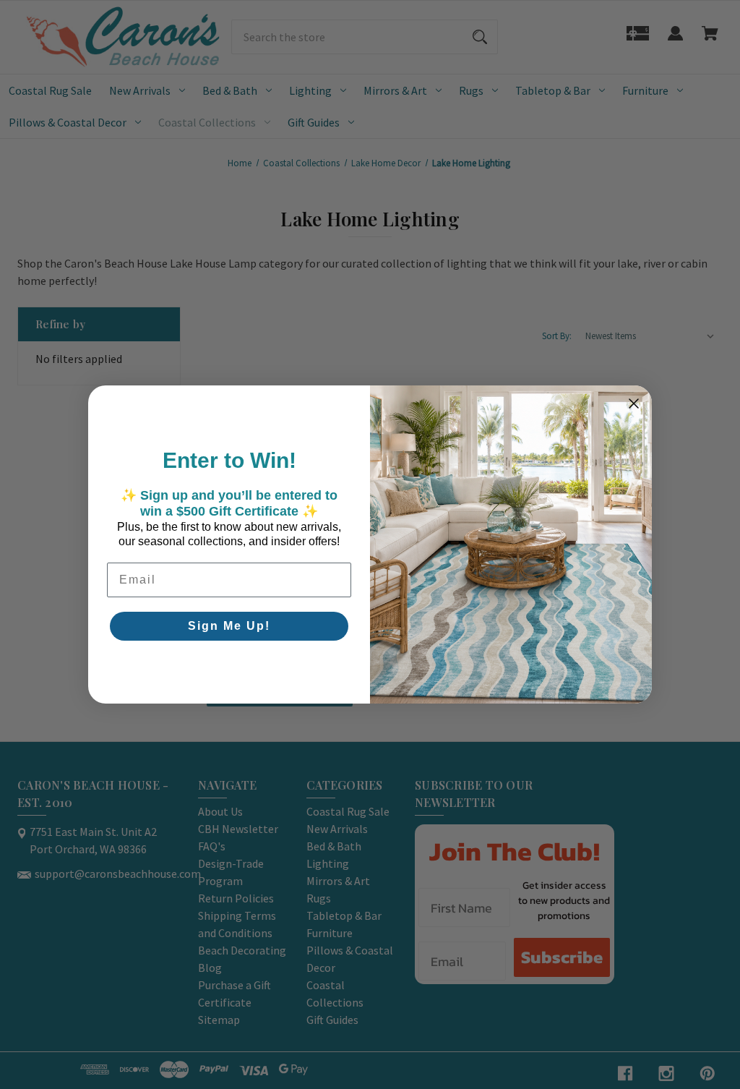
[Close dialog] (634, 403)
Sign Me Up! (229, 626)
